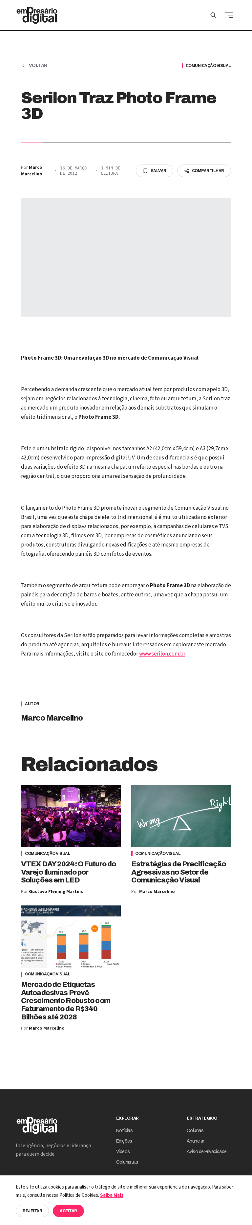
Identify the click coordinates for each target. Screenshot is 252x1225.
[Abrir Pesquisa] (213, 15)
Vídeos (123, 1151)
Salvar (158, 170)
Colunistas (127, 1162)
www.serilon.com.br (162, 654)
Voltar (38, 65)
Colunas (195, 1130)
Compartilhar (208, 170)
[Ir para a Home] (37, 15)
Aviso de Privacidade (207, 1151)
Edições (124, 1141)
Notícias (124, 1130)
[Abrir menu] (229, 15)
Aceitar (68, 1211)
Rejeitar (32, 1211)
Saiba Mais (111, 1195)
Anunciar (195, 1141)
